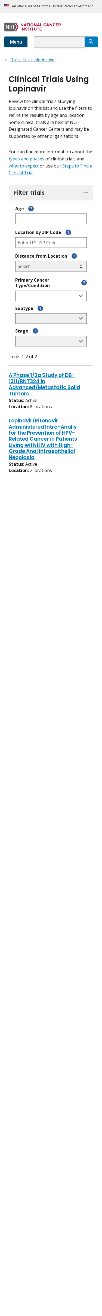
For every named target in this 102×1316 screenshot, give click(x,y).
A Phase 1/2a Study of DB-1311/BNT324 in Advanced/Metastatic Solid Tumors (44, 384)
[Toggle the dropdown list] (80, 296)
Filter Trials (29, 193)
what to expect (24, 166)
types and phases (26, 159)
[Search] (91, 41)
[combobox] (59, 41)
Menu (16, 42)
